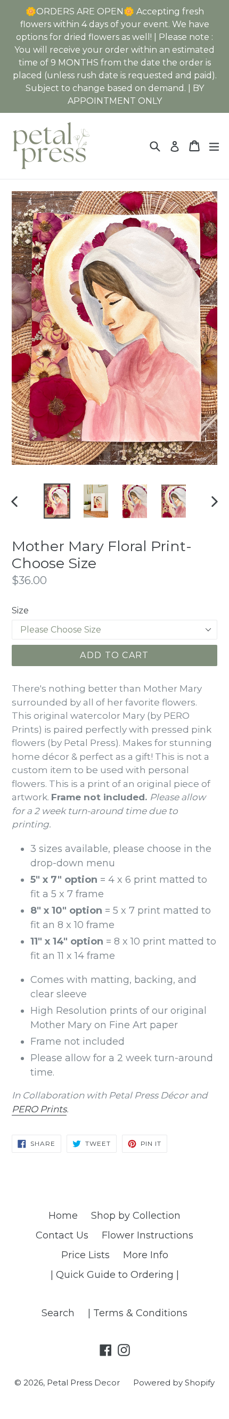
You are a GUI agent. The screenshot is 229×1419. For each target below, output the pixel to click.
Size (20, 610)
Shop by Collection (136, 1215)
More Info (145, 1255)
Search (58, 1313)
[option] (56, 501)
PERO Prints (39, 1109)
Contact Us (62, 1235)
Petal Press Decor (83, 1382)
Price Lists (85, 1255)
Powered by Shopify (174, 1382)
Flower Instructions (147, 1235)
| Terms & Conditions (137, 1313)
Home (63, 1215)
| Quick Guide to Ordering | (115, 1275)
